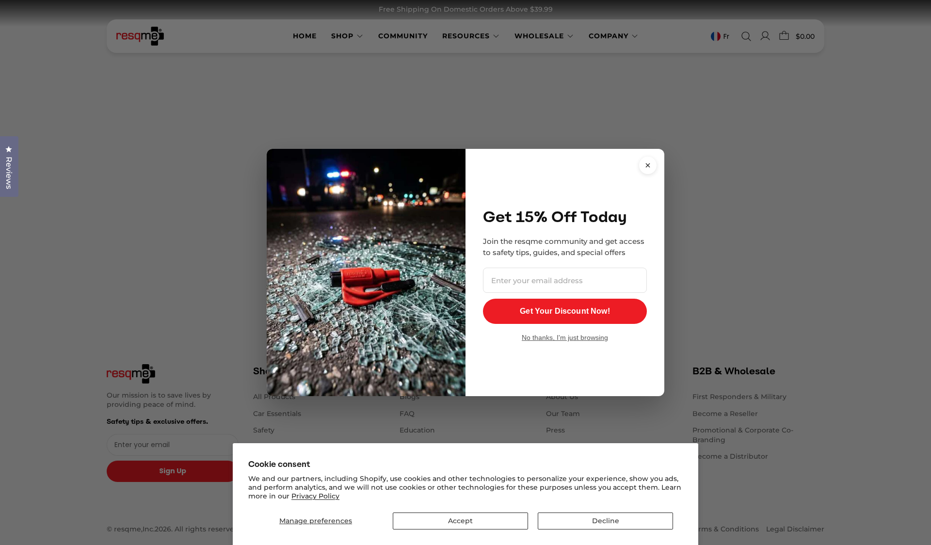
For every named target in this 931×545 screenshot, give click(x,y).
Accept (460, 520)
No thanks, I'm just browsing (565, 337)
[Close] (648, 165)
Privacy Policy (315, 496)
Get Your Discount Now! (565, 311)
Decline (605, 520)
